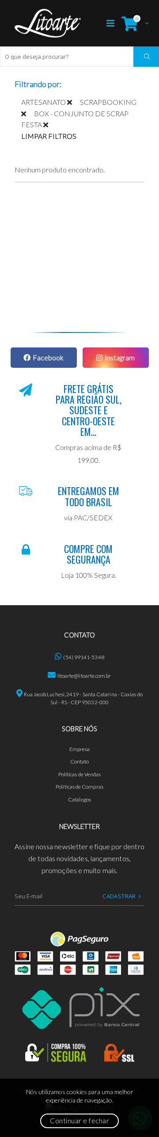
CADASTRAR (119, 896)
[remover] (73, 102)
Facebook (48, 357)
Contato (79, 761)
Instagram (120, 357)
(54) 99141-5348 (83, 657)
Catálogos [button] (79, 799)
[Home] (48, 23)
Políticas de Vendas (79, 774)
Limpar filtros (48, 136)
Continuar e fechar (79, 1121)
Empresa (79, 749)
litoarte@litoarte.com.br (84, 675)
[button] (132, 23)
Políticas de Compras (79, 786)
